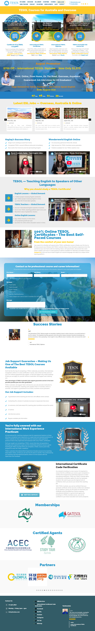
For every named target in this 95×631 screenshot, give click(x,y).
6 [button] (46, 590)
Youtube (39, 614)
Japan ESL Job (16, 120)
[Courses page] (80, 36)
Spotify (39, 611)
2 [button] (38, 590)
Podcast (32, 4)
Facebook (40, 608)
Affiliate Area (41, 601)
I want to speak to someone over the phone (20, 278)
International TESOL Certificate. (36, 53)
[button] (6, 577)
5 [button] (44, 590)
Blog (56, 4)
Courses (53, 2)
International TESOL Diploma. (58, 53)
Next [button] (89, 119)
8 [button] (50, 590)
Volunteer (40, 4)
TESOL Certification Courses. (80, 53)
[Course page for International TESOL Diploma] (58, 36)
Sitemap (39, 623)
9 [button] (52, 590)
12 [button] (58, 590)
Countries (46, 2)
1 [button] (36, 590)
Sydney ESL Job (45, 120)
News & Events (48, 4)
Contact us (37, 252)
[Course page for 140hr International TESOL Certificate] (36, 36)
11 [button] (56, 590)
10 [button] (54, 590)
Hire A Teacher (24, 4)
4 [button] (42, 590)
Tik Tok (39, 620)
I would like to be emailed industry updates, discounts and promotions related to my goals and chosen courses (39, 308)
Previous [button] (5, 119)
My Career (22, 2)
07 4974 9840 (74, 4)
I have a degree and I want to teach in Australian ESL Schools (25, 296)
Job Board (30, 2)
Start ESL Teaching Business (16, 294)
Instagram (40, 617)
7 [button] (48, 590)
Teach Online (12, 284)
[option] (23, 120)
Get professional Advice (47, 312)
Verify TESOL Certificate (31, 494)
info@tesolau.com (75, 2)
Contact (61, 4)
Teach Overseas (13, 287)
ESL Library (38, 2)
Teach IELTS (12, 291)
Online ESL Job (72, 120)
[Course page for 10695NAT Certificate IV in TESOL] (15, 36)
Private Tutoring (13, 289)
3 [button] (40, 590)
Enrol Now (61, 2)
